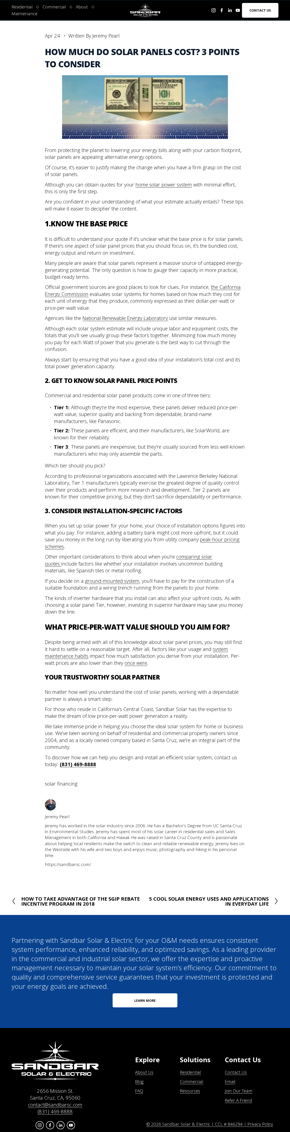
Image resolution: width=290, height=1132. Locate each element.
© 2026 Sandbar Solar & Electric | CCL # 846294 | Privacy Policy (209, 1124)
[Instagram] (213, 10)
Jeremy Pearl (106, 35)
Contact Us (260, 10)
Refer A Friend (238, 1100)
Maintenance (24, 14)
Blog (139, 1081)
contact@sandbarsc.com (55, 1104)
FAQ (139, 1091)
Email (230, 1081)
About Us (144, 1072)
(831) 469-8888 (55, 1111)
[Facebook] (221, 10)
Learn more (145, 1000)
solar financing (61, 783)
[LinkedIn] (229, 10)
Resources (190, 1091)
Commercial (191, 1081)
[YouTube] (237, 10)
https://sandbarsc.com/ (68, 864)
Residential (190, 1072)
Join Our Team (238, 1091)
